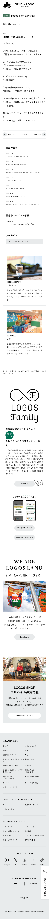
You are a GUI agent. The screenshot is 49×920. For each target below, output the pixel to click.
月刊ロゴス (7, 750)
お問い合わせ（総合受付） (30, 771)
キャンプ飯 (7, 835)
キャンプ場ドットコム (11, 831)
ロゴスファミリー (9, 809)
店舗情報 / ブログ (9, 755)
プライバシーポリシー (11, 787)
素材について (30, 759)
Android (33, 883)
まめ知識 (28, 831)
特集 (26, 750)
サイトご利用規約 (31, 782)
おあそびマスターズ (10, 840)
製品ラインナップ (31, 805)
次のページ (37, 134)
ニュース (28, 755)
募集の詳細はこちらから (24, 715)
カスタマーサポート (32, 776)
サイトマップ (8, 782)
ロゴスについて (30, 746)
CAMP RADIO (30, 840)
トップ (5, 746)
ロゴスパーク (30, 827)
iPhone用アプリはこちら (24, 528)
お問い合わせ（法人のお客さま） (10, 777)
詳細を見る (24, 484)
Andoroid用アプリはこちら (24, 537)
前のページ (11, 134)
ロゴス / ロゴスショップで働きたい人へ (13, 771)
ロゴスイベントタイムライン (35, 835)
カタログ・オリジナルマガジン (13, 760)
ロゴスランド (8, 827)
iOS (15, 883)
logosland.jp (24, 637)
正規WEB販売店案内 (10, 765)
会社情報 (28, 765)
